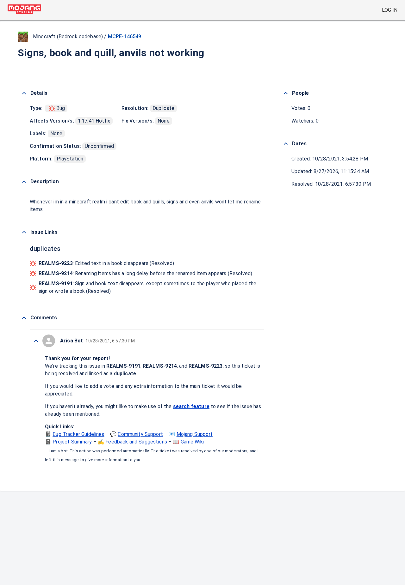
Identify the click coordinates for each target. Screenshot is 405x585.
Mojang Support (195, 434)
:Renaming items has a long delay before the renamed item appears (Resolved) (145, 273)
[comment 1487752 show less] (36, 341)
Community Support (140, 434)
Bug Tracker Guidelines (78, 434)
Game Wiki (192, 442)
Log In (389, 10)
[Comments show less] (24, 317)
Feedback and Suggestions (136, 442)
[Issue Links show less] (24, 232)
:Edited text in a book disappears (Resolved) (106, 263)
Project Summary (72, 442)
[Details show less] (24, 93)
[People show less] (285, 93)
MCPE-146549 (124, 36)
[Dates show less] (285, 143)
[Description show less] (24, 181)
